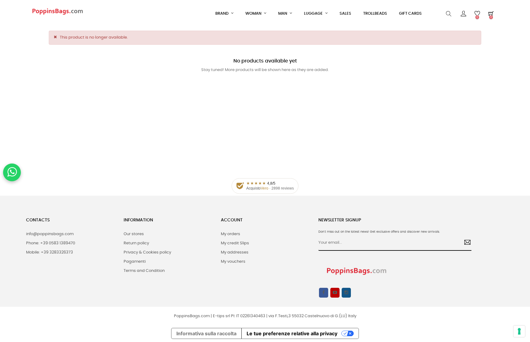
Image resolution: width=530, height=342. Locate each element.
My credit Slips (235, 243)
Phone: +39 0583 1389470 (50, 243)
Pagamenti (135, 262)
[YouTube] (335, 293)
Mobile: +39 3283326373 (49, 252)
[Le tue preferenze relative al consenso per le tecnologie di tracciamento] (519, 331)
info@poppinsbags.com (50, 234)
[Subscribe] (465, 243)
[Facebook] (323, 293)
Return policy (136, 243)
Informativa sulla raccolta (206, 333)
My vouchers (233, 262)
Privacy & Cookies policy (147, 252)
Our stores (134, 234)
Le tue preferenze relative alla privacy (292, 333)
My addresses (234, 252)
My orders (230, 234)
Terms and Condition (144, 271)
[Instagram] (346, 293)
